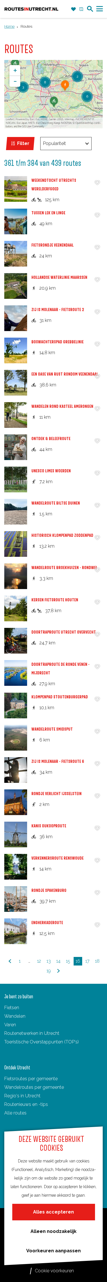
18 (98, 961)
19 (49, 971)
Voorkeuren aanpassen (53, 1250)
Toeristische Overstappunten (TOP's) (41, 1042)
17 (88, 961)
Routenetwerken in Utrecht (31, 1033)
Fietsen (11, 1007)
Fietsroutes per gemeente (31, 1078)
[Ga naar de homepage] (31, 9)
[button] (54, 103)
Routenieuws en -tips (26, 1104)
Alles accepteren (53, 1212)
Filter (23, 143)
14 (59, 961)
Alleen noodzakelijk (53, 1231)
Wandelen (14, 1016)
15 (68, 961)
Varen (10, 1024)
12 (40, 961)
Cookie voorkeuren (54, 1270)
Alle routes (15, 1113)
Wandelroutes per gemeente (34, 1087)
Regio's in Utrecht (22, 1095)
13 (49, 961)
